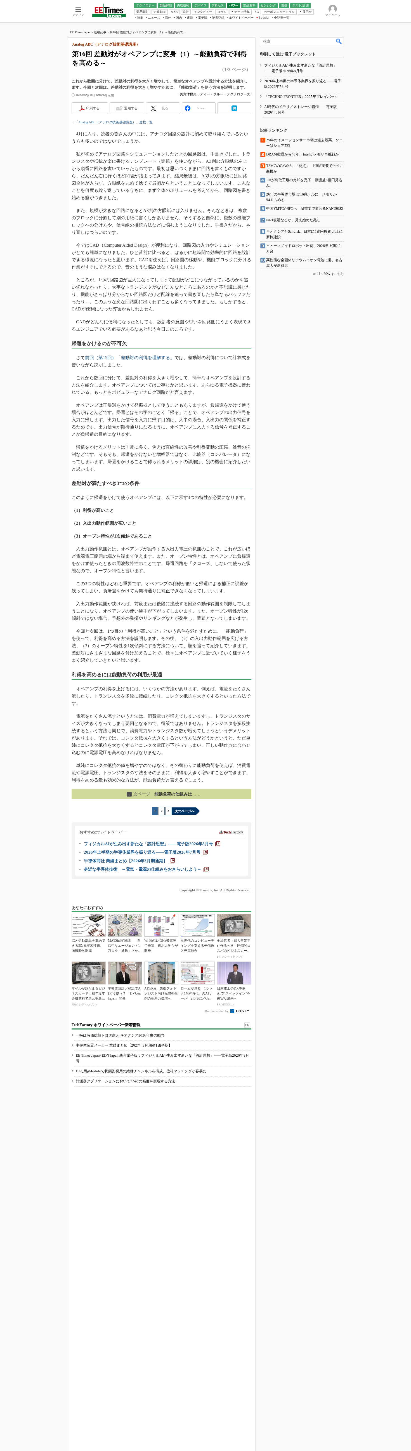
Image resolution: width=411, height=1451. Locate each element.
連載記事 (100, 32)
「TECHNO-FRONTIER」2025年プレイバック (301, 97)
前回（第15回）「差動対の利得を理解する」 (129, 357)
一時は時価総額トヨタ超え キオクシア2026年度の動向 (120, 1035)
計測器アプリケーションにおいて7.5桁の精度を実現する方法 (125, 1081)
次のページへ (184, 811)
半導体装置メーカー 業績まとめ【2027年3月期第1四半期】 (124, 1045)
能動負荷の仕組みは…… (163, 794)
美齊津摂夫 (188, 94)
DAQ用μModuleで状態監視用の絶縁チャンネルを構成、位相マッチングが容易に (141, 1071)
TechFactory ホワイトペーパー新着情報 (106, 1025)
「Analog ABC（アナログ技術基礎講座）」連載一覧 (114, 122)
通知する (131, 108)
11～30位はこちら (330, 274)
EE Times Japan (80, 32)
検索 (339, 41)
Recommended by (217, 1011)
